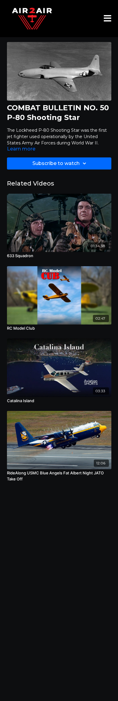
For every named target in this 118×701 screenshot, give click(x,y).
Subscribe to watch (56, 163)
